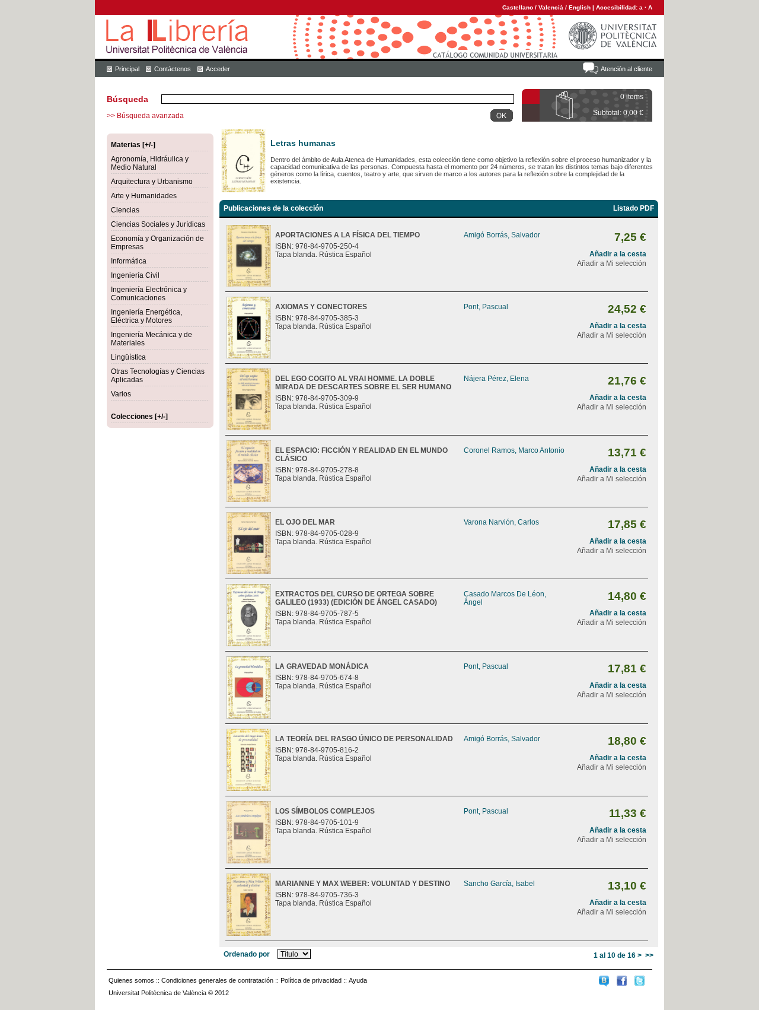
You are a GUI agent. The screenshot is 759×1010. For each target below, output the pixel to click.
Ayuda (358, 980)
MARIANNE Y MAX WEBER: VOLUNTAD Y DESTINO (362, 883)
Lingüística (128, 357)
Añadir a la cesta (617, 254)
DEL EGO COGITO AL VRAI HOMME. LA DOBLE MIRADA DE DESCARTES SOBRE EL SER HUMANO (363, 382)
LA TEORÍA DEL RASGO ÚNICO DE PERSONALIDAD (364, 739)
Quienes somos (131, 980)
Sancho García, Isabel (499, 883)
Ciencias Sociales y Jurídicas (158, 224)
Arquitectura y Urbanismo (152, 181)
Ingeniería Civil (135, 275)
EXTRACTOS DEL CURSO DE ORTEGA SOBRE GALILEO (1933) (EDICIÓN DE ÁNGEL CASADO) (356, 598)
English (580, 7)
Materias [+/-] (133, 145)
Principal (127, 68)
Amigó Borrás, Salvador (502, 235)
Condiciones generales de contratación (217, 980)
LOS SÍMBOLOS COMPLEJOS (325, 811)
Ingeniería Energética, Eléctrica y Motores (146, 316)
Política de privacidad (311, 980)
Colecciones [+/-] (139, 416)
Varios (121, 394)
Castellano (517, 7)
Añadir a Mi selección (611, 263)
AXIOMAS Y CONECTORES (321, 307)
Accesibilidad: (617, 7)
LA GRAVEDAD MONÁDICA (322, 666)
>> (649, 955)
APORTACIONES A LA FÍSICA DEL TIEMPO (347, 235)
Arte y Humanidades (144, 196)
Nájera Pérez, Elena (496, 378)
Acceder (218, 68)
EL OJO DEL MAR (305, 522)
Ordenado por (247, 954)
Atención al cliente (626, 68)
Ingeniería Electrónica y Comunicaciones (149, 293)
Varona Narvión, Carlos (501, 522)
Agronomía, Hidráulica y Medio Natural (150, 163)
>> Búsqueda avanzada (145, 116)
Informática (128, 261)
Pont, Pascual (486, 307)
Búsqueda (127, 99)
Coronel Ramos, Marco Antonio (514, 450)
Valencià (550, 7)
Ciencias (125, 210)
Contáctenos (172, 68)
